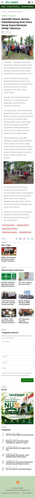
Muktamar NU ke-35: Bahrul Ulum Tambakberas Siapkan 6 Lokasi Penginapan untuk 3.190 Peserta (17, 442)
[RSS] (17, 482)
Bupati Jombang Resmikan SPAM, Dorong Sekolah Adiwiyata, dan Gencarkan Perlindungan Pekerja (26, 302)
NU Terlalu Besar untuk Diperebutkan (19, 469)
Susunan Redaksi (17, 488)
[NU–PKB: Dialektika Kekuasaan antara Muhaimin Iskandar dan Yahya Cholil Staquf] (8, 276)
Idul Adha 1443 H (23, 225)
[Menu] (2, 2)
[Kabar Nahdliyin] (11, 2)
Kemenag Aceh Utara (9, 229)
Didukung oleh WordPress (11, 493)
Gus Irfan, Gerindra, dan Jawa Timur (25, 283)
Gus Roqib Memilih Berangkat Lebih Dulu (18, 449)
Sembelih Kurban (25, 232)
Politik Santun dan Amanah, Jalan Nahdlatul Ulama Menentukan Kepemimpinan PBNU (17, 456)
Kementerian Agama (9, 232)
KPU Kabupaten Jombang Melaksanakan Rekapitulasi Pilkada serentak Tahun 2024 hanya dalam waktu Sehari (26, 321)
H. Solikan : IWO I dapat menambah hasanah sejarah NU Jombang (8, 321)
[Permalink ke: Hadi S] (3, 32)
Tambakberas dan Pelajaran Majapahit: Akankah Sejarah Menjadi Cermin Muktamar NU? (19, 463)
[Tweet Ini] (20, 238)
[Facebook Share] (16, 238)
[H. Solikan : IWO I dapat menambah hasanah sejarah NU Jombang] (8, 313)
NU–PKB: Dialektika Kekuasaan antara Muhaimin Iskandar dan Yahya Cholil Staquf (8, 284)
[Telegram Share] (28, 238)
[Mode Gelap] (29, 2)
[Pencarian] (32, 2)
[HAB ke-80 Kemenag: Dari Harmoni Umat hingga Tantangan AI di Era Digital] (8, 251)
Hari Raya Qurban (8, 225)
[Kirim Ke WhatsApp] (32, 238)
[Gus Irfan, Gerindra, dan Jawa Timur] (26, 276)
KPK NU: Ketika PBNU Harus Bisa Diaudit (19, 435)
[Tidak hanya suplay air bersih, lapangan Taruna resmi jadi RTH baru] (8, 294)
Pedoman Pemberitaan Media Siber (18, 490)
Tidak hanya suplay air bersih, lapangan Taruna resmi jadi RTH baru (8, 302)
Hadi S (7, 31)
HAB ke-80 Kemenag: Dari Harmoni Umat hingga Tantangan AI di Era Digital (8, 259)
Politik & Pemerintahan (8, 16)
